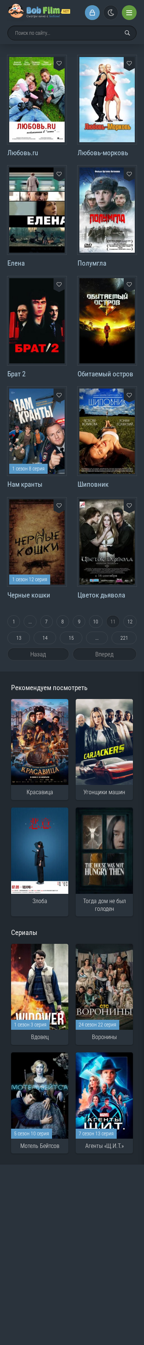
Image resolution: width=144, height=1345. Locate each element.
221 (124, 638)
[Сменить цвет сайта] (110, 12)
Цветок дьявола (101, 595)
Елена (16, 263)
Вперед (104, 654)
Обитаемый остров (105, 374)
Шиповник (93, 484)
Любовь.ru (22, 153)
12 (130, 622)
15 (71, 638)
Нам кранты (24, 484)
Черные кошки (28, 595)
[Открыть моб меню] (129, 12)
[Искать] (127, 33)
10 (95, 622)
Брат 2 (16, 374)
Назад (38, 654)
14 (45, 638)
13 (18, 638)
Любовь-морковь (103, 153)
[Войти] (92, 12)
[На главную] (38, 13)
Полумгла (92, 263)
